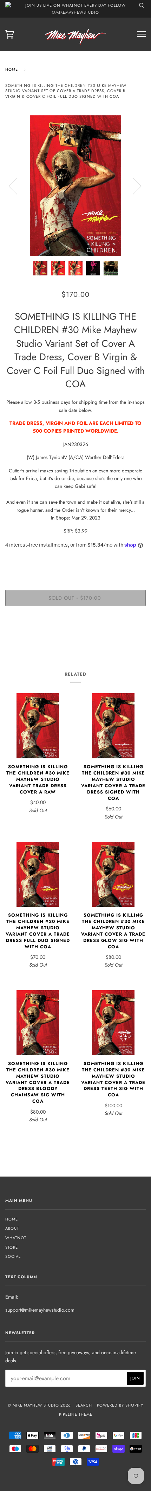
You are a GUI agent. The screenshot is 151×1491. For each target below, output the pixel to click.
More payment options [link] (75, 635)
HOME (11, 1219)
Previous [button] (17, 185)
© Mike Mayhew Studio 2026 (39, 1405)
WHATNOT (15, 1238)
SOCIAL (13, 1256)
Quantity (75, 560)
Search (84, 1405)
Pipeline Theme (75, 1414)
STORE (11, 1247)
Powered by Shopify (120, 1405)
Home (11, 69)
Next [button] (133, 185)
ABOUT (12, 1228)
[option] (75, 185)
